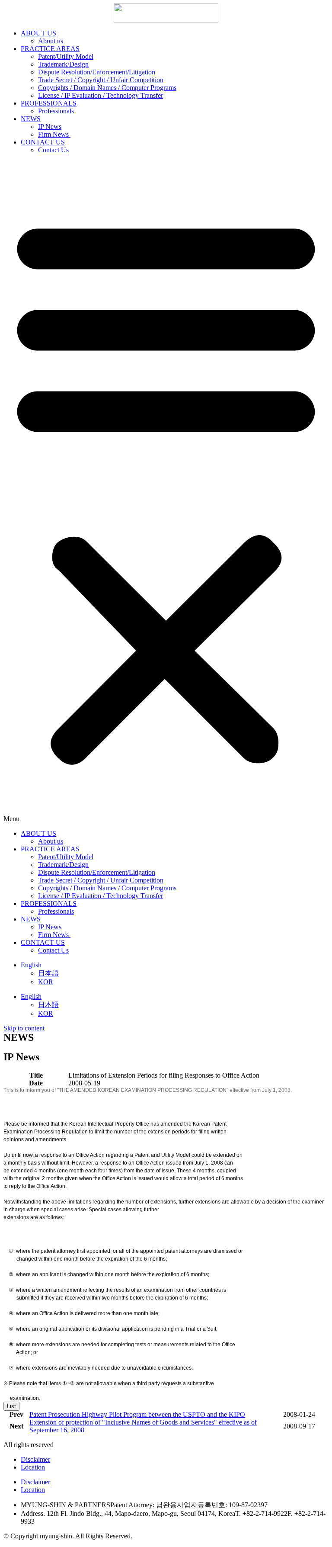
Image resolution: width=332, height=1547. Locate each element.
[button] (166, 492)
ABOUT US (38, 33)
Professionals (56, 111)
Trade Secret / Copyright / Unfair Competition (100, 79)
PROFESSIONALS (49, 103)
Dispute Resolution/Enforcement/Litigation (96, 72)
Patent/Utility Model (65, 56)
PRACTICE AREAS (50, 48)
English (31, 965)
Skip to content (24, 1028)
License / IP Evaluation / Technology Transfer (100, 95)
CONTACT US (43, 142)
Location (33, 1467)
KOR (45, 981)
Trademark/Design (63, 64)
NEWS (31, 118)
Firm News (54, 134)
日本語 (48, 973)
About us (50, 41)
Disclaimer (35, 1459)
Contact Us (53, 150)
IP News (49, 126)
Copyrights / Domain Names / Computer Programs (107, 87)
